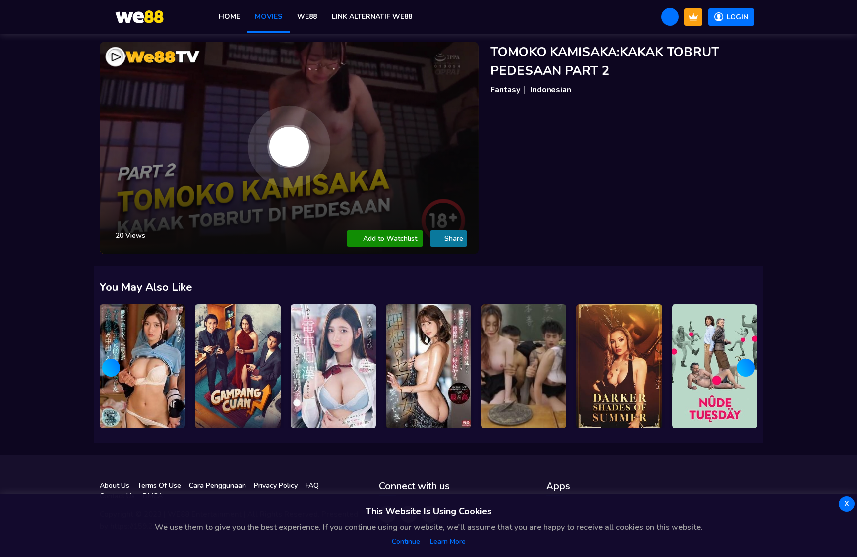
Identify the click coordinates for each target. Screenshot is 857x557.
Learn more (448, 541)
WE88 (307, 16)
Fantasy (505, 89)
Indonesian (550, 89)
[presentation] (111, 368)
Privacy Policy (276, 485)
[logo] (139, 17)
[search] (670, 17)
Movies (268, 16)
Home (229, 16)
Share (453, 238)
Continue (406, 541)
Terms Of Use (159, 485)
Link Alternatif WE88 (372, 16)
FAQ (312, 485)
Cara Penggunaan (217, 485)
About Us (114, 485)
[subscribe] (693, 17)
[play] (289, 147)
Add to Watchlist (390, 238)
